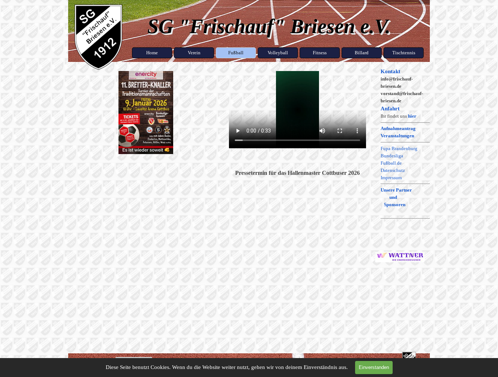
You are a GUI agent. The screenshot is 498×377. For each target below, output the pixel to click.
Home (152, 52)
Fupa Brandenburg (399, 148)
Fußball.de (391, 163)
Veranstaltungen (397, 135)
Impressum (391, 177)
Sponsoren (394, 204)
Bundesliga (392, 155)
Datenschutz (393, 170)
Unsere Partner (396, 190)
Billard (362, 52)
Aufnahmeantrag (398, 128)
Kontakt (390, 71)
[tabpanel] (405, 173)
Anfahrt (390, 108)
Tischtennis (403, 52)
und (393, 197)
